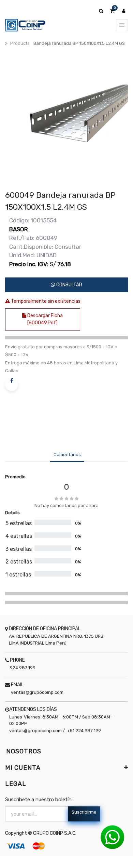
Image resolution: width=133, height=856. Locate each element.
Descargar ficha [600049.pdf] (44, 319)
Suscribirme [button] (84, 812)
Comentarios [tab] (67, 454)
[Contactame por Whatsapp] (112, 837)
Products (20, 43)
